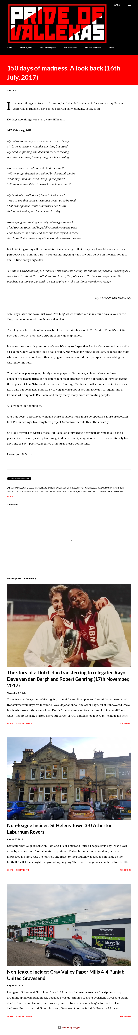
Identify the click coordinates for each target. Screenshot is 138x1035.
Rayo (64, 491)
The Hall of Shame (93, 47)
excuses (76, 488)
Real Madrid (84, 491)
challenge (32, 488)
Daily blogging (64, 488)
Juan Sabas (98, 488)
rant (58, 491)
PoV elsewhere (70, 47)
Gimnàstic (86, 488)
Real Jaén (72, 491)
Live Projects (26, 47)
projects (50, 491)
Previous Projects (48, 47)
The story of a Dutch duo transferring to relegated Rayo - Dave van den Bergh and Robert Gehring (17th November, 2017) (68, 678)
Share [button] (10, 496)
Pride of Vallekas (35, 491)
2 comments (22, 870)
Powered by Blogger (70, 1027)
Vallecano (118, 491)
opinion (119, 488)
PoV (24, 491)
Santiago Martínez (102, 491)
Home (9, 47)
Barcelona (20, 488)
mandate (110, 488)
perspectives (14, 491)
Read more (125, 723)
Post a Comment (25, 723)
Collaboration (46, 488)
